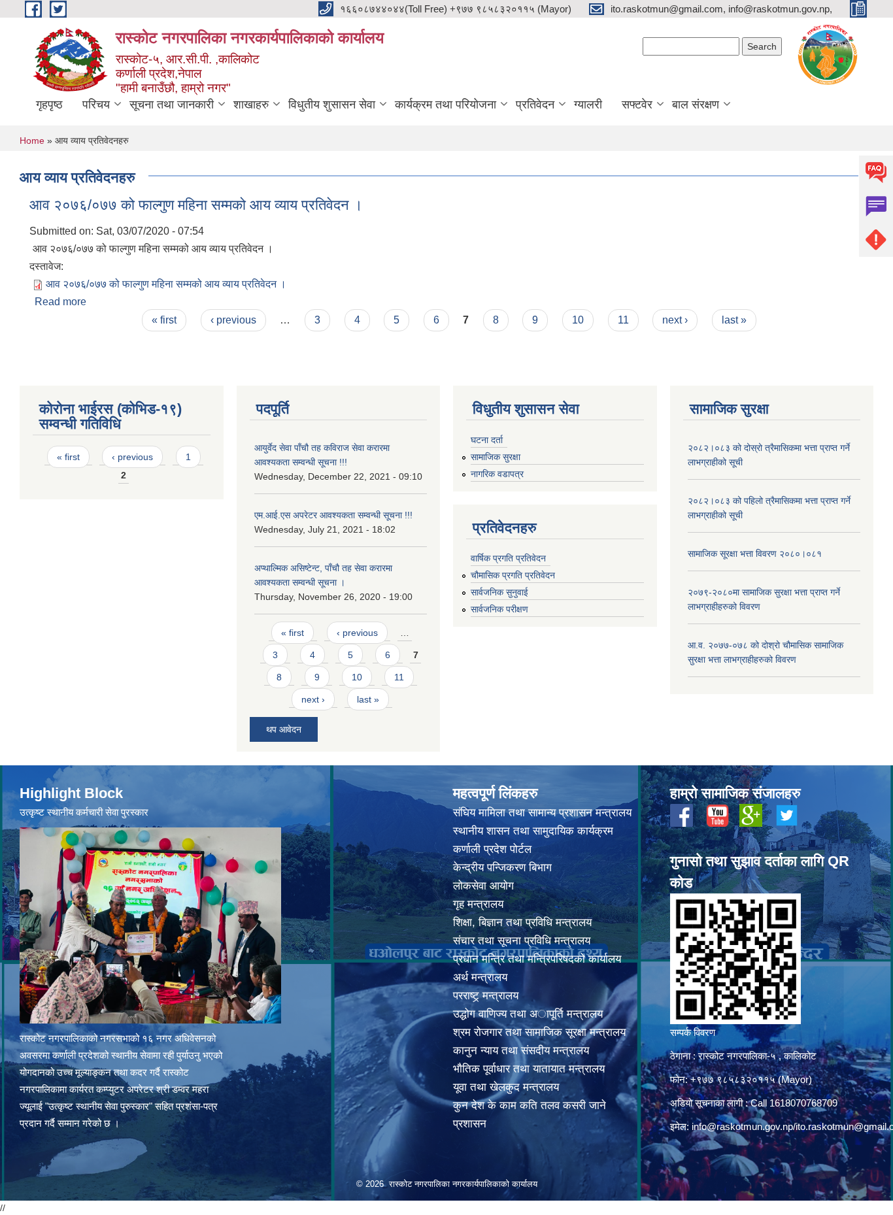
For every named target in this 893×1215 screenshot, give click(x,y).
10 (578, 319)
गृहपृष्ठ (49, 104)
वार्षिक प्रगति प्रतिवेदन (508, 558)
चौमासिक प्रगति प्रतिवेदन (513, 575)
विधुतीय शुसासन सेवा (331, 104)
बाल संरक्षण (695, 104)
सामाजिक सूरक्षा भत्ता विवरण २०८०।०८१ (755, 553)
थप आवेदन (283, 729)
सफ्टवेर (637, 104)
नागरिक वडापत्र (497, 474)
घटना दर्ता (487, 440)
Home (32, 140)
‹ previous (233, 319)
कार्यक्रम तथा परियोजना (445, 104)
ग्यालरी (588, 104)
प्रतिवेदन (535, 104)
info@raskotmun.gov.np (742, 1126)
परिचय (96, 104)
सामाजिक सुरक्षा (495, 457)
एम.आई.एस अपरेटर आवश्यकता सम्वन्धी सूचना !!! (333, 515)
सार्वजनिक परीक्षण (499, 609)
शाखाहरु (251, 104)
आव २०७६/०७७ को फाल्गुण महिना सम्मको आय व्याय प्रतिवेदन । (196, 205)
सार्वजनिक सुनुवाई (499, 592)
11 (623, 319)
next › (675, 319)
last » (734, 319)
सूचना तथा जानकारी (171, 104)
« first (164, 319)
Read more (60, 301)
